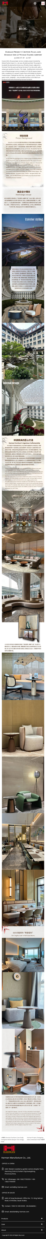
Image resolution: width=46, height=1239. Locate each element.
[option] (23, 24)
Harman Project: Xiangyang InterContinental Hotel (36, 1139)
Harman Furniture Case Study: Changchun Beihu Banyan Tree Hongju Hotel (12, 1139)
